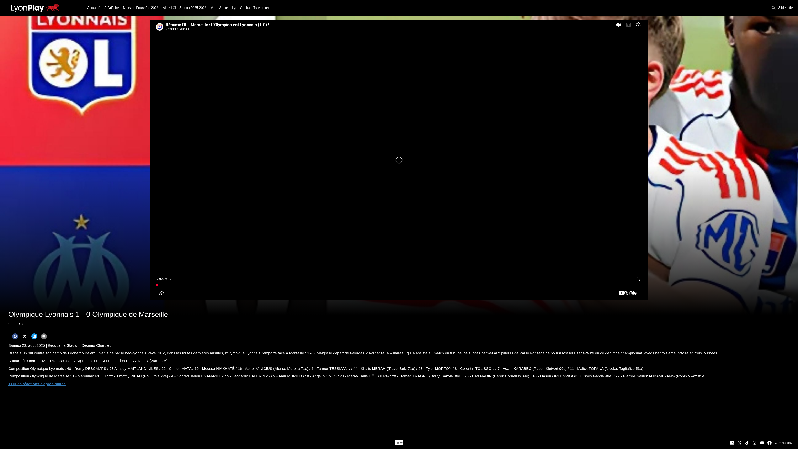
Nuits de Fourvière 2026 (141, 8)
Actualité (93, 8)
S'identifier (786, 8)
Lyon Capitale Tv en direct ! (252, 8)
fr (397, 443)
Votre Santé (219, 8)
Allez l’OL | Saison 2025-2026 (185, 8)
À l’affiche (111, 8)
